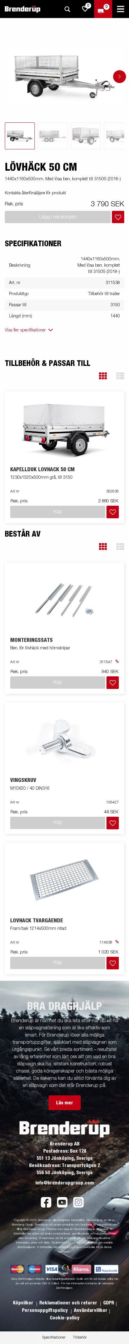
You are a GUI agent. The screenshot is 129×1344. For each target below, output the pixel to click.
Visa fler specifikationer (25, 330)
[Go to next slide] (119, 76)
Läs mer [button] (64, 1102)
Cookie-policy (65, 1318)
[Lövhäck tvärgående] (65, 880)
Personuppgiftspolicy (45, 1310)
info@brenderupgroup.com (64, 1183)
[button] (103, 376)
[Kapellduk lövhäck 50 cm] (65, 429)
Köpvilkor (23, 1303)
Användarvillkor (90, 1310)
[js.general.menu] (120, 9)
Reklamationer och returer (68, 1303)
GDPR (108, 1303)
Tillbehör (80, 1338)
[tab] (20, 135)
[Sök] (67, 9)
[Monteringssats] (65, 600)
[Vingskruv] (65, 740)
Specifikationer (53, 1338)
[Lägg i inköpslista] (118, 217)
